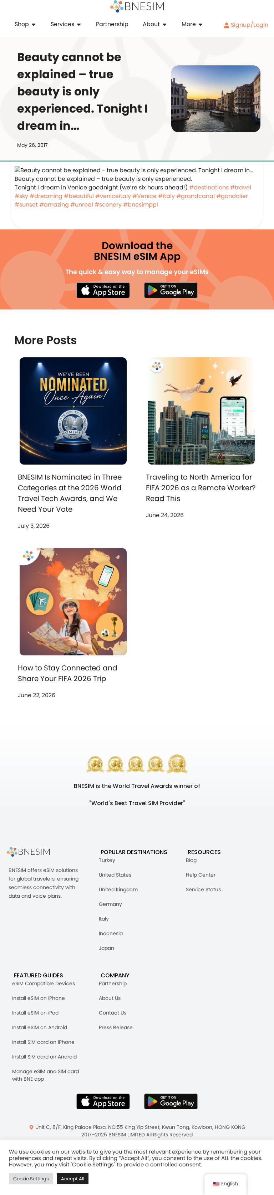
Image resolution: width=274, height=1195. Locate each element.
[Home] (137, 6)
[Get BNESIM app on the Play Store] (171, 290)
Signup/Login (248, 25)
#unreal (81, 204)
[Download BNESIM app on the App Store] (103, 290)
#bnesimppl (140, 204)
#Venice (144, 196)
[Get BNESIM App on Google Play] (171, 1101)
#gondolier (232, 196)
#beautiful (79, 196)
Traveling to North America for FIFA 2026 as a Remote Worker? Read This (200, 488)
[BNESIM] (33, 852)
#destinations (209, 187)
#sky (21, 196)
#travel (240, 187)
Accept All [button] (72, 1178)
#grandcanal (195, 196)
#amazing (54, 204)
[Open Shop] (33, 24)
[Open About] (164, 24)
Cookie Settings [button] (31, 1178)
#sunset (26, 204)
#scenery (108, 204)
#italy (166, 196)
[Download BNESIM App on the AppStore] (103, 1101)
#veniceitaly (113, 196)
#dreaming (46, 196)
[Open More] (200, 24)
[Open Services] (79, 24)
